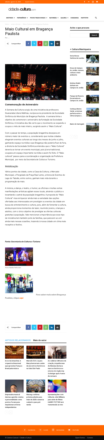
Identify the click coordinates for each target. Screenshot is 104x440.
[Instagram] (93, 2)
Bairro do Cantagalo (77, 124)
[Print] (57, 43)
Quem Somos (29, 2)
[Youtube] (97, 2)
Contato (90, 438)
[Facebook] (84, 2)
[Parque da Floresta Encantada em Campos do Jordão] (92, 99)
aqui (21, 298)
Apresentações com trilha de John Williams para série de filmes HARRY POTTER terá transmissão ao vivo (56, 400)
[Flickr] (89, 2)
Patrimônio (21, 18)
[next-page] (10, 412)
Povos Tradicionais (37, 18)
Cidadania (75, 18)
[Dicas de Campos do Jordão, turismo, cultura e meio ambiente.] (92, 71)
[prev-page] (6, 412)
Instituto (84, 18)
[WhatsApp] (45, 43)
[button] (96, 18)
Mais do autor (40, 340)
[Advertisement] (69, 9)
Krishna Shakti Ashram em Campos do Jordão (76, 85)
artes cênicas (16, 24)
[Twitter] (34, 43)
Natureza (53, 18)
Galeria (64, 18)
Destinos (9, 18)
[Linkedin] (51, 43)
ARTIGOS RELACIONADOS (18, 340)
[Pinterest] (39, 43)
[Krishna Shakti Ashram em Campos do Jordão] (92, 86)
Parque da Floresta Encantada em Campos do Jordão (77, 98)
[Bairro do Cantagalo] (92, 127)
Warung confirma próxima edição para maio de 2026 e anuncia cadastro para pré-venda (35, 400)
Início (7, 24)
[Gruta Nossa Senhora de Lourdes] (92, 59)
